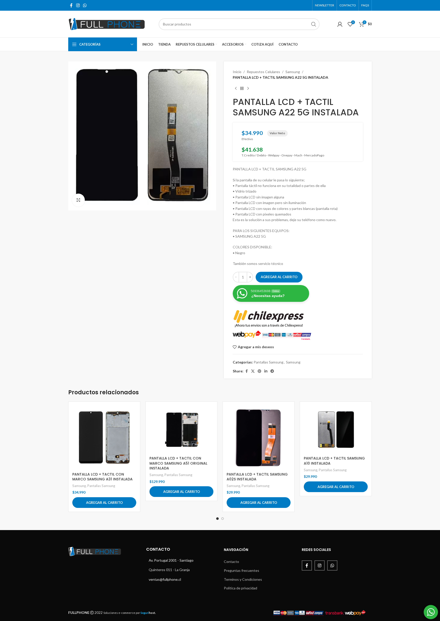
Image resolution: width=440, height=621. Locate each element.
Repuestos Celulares (263, 72)
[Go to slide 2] (222, 518)
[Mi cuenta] (340, 24)
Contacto (231, 561)
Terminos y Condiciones (243, 579)
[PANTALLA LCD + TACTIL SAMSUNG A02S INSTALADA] (259, 437)
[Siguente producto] (248, 89)
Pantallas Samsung (268, 362)
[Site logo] (106, 23)
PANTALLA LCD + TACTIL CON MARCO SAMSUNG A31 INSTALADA (102, 477)
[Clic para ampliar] (78, 200)
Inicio (237, 72)
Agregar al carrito (279, 277)
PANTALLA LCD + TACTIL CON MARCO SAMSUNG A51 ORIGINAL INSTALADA (178, 463)
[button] (104, 502)
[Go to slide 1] (217, 518)
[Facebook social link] (71, 5)
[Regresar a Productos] (242, 89)
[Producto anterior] (236, 89)
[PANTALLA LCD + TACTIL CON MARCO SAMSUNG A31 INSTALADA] (104, 437)
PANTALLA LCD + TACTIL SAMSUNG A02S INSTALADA (257, 477)
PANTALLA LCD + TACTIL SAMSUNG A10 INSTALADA (334, 461)
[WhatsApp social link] (84, 5)
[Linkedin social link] (266, 371)
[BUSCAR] (314, 24)
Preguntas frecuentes (241, 570)
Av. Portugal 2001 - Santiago (171, 560)
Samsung (292, 72)
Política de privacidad (240, 588)
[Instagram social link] (77, 5)
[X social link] (253, 371)
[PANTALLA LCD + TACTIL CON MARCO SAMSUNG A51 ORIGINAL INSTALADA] (181, 430)
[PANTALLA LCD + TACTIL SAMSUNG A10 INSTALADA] (336, 430)
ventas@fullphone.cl (165, 579)
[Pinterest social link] (259, 371)
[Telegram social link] (272, 371)
